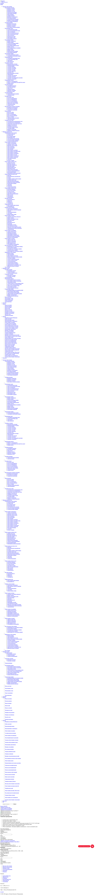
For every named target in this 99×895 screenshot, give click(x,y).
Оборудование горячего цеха (10, 161)
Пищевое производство (7, 131)
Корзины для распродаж (12, 124)
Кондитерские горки (11, 36)
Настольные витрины (11, 18)
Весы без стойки (10, 112)
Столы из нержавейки (11, 186)
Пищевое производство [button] (7, 500)
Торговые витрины (9, 92)
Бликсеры (9, 175)
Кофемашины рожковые (12, 233)
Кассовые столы (10, 97)
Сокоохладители (10, 229)
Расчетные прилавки (11, 86)
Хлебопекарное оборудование (11, 132)
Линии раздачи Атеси (11, 240)
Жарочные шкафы (10, 166)
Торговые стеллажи (9, 62)
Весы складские (8, 297)
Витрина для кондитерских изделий (12, 334)
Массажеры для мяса (11, 192)
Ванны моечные (10, 253)
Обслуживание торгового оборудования (13, 336)
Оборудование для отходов (12, 255)
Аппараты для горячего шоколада (14, 216)
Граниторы (9, 221)
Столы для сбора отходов (12, 260)
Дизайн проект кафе (9, 351)
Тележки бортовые (11, 271)
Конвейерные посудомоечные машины (15, 246)
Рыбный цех (9, 201)
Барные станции (10, 217)
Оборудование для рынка (10, 322)
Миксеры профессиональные (13, 181)
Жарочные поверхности (12, 165)
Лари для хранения (8, 300)
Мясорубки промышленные (12, 193)
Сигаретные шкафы (11, 104)
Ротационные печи (11, 137)
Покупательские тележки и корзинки (12, 106)
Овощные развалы (11, 89)
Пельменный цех (10, 206)
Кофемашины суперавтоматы (13, 235)
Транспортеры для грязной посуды (14, 264)
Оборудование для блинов (12, 150)
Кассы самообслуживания (12, 101)
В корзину (4, 838)
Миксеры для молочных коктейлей (14, 227)
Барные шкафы (10, 49)
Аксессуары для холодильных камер (14, 284)
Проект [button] (4, 697)
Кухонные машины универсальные (14, 178)
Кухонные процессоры (11, 179)
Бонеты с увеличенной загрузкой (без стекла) (16, 82)
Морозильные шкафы (9, 53)
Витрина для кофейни (9, 330)
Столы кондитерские (11, 261)
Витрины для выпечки (11, 23)
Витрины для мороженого (12, 16)
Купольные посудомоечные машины (14, 248)
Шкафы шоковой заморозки (12, 295)
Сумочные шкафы (10, 128)
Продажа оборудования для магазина (12, 348)
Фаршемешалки (10, 197)
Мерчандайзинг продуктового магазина (13, 338)
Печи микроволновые (11, 158)
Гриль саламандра (10, 146)
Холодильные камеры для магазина (14, 280)
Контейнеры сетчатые (11, 270)
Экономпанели (10, 74)
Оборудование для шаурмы (12, 156)
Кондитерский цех (11, 199)
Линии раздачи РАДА (11, 241)
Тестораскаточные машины (12, 140)
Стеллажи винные (10, 66)
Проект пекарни (8, 307)
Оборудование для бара (9, 215)
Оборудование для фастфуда (10, 142)
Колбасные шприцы (11, 189)
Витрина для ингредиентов (12, 20)
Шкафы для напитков (11, 41)
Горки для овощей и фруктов (13, 32)
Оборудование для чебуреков (13, 155)
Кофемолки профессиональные (13, 236)
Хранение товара (6, 268)
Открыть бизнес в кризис (10, 354)
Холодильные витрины (9, 7)
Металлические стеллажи (12, 63)
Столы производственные (12, 262)
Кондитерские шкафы (11, 44)
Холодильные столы (9, 298)
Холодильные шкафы (9, 39)
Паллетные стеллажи (11, 275)
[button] (3, 802)
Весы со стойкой (10, 116)
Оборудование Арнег (9, 337)
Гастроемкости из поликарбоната (13, 122)
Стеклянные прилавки (11, 85)
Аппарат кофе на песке (11, 231)
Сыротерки (9, 184)
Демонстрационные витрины (13, 93)
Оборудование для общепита (10, 324)
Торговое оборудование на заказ (11, 328)
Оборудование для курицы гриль (13, 151)
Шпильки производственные (13, 266)
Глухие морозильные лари (12, 59)
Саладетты (9, 159)
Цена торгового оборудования (11, 342)
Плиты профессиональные (12, 169)
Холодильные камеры (9, 278)
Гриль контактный (11, 147)
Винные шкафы (10, 42)
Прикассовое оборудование (12, 103)
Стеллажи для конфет (11, 67)
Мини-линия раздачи (11, 243)
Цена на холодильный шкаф (10, 340)
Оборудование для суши (12, 154)
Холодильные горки (9, 28)
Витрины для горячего (11, 24)
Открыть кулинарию (9, 333)
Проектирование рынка (9, 320)
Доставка (4, 302)
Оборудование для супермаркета (11, 355)
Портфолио (5, 870)
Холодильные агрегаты (11, 286)
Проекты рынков (8, 306)
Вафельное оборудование (12, 145)
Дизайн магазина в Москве (10, 347)
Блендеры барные (10, 220)
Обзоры (4, 316)
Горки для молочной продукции (13, 30)
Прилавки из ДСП (11, 91)
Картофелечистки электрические (13, 176)
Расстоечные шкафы (11, 136)
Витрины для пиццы (11, 26)
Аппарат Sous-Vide (11, 162)
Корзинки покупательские (12, 107)
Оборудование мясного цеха (10, 187)
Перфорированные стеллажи (13, 65)
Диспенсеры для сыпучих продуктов (14, 123)
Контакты (5, 357)
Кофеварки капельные (11, 232)
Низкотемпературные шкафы (13, 291)
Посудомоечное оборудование (11, 245)
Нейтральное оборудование (10, 252)
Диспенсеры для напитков (12, 208)
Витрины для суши (11, 11)
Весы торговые (8, 111)
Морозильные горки (11, 37)
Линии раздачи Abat (11, 239)
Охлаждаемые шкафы (9, 289)
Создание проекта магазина (10, 323)
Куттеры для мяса (10, 191)
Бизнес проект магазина (9, 345)
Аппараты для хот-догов (12, 144)
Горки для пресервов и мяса (12, 34)
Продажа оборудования (7, 865)
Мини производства (9, 204)
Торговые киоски (10, 94)
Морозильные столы (9, 299)
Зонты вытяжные (10, 254)
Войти (1, 4)
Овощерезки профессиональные (13, 182)
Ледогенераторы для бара (12, 225)
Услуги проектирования (7, 869)
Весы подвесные (10, 113)
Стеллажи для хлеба (11, 69)
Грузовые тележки (8, 269)
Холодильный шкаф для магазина (11, 325)
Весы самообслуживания (12, 115)
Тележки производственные (12, 263)
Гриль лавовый (10, 148)
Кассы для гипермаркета (12, 98)
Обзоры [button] (4, 720)
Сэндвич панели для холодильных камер (15, 283)
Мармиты (9, 210)
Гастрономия (5, 881)
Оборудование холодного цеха (11, 174)
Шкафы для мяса (10, 46)
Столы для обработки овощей (13, 259)
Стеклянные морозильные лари (13, 58)
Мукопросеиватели (11, 134)
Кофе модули (9, 88)
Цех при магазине (8, 198)
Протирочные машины (11, 183)
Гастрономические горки (12, 29)
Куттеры (9, 177)
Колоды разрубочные (11, 190)
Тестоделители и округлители (13, 138)
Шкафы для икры (10, 50)
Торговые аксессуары (9, 120)
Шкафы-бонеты (10, 83)
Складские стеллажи (9, 274)
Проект (4, 303)
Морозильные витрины (11, 13)
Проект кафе (7, 308)
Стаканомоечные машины (12, 249)
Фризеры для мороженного (12, 237)
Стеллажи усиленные (11, 70)
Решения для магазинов (9, 311)
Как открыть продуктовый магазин (12, 353)
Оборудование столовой (10, 238)
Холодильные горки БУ (12, 38)
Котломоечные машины (12, 247)
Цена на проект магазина (10, 344)
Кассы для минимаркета (12, 99)
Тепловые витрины (9, 22)
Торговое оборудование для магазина (12, 356)
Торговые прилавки (9, 84)
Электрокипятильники (11, 212)
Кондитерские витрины (12, 12)
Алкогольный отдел (7, 875)
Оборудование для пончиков (13, 153)
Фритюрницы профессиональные (14, 173)
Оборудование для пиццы (12, 152)
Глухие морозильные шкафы (13, 54)
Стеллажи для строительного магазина (15, 77)
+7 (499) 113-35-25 (4, 2)
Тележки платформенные (12, 272)
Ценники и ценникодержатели (13, 130)
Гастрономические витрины (12, 19)
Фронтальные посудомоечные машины (15, 251)
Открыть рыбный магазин (10, 332)
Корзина (2, 3)
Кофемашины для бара (11, 224)
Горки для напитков (11, 31)
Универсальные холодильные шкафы (14, 293)
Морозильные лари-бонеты (10, 329)
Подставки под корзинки (12, 108)
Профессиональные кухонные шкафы (14, 256)
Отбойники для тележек (12, 125)
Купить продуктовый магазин (11, 339)
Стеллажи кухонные (11, 258)
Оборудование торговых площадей (12, 349)
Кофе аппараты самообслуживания (14, 209)
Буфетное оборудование (9, 207)
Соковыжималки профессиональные (14, 228)
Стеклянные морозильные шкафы (14, 55)
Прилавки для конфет (11, 90)
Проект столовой (8, 309)
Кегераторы (9, 223)
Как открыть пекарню (9, 331)
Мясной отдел (5, 876)
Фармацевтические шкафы (12, 51)
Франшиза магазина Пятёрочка (11, 317)
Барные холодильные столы (12, 218)
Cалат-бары (9, 213)
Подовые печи (10, 135)
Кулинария (5, 878)
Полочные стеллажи (11, 276)
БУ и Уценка (7, 267)
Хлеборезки (9, 185)
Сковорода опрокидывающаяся (13, 170)
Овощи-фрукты (6, 880)
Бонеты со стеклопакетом (12, 81)
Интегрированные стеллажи (12, 73)
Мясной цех (9, 200)
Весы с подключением (11, 114)
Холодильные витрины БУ (12, 21)
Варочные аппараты (11, 163)
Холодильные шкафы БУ (12, 52)
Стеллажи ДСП (10, 72)
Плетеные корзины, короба (12, 127)
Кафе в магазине (8, 318)
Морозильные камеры (11, 282)
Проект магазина (8, 305)
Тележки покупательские (12, 109)
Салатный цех (10, 202)
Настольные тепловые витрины (13, 27)
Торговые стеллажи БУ (11, 78)
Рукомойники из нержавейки (13, 244)
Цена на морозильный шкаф (10, 341)
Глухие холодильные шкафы (12, 43)
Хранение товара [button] (6, 651)
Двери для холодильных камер (13, 285)
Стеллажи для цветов (11, 76)
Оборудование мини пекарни (13, 205)
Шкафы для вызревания (12, 294)
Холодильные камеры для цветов (13, 279)
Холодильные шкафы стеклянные (14, 47)
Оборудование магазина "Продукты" (12, 352)
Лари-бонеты (9, 60)
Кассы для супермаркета (12, 100)
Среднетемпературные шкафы (13, 292)
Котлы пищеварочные (11, 171)
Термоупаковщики (11, 119)
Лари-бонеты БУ (10, 61)
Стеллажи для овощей (11, 68)
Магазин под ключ (8, 310)
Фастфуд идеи (8, 314)
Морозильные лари (9, 57)
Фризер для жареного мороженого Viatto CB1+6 (9, 841)
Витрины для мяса (11, 10)
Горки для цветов (10, 35)
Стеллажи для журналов (12, 75)
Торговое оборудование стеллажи (11, 326)
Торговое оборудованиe (7, 6)
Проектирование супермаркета (11, 321)
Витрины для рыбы (11, 8)
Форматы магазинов (9, 315)
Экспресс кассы (10, 105)
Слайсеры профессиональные (13, 117)
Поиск (15, 804)
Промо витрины (10, 14)
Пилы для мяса (10, 194)
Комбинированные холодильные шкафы (15, 290)
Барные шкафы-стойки (11, 214)
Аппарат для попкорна (11, 143)
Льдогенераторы (8, 301)
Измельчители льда (11, 222)
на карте (2, 891)
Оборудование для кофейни (10, 230)
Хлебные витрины (11, 15)
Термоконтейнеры (8, 277)
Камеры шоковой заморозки (12, 287)
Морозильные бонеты (9, 80)
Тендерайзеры (10, 196)
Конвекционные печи (11, 167)
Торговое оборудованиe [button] (7, 359)
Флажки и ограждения (11, 129)
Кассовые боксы (8, 96)
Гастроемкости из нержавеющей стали (14, 121)
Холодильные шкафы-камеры (13, 45)
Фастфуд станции (10, 160)
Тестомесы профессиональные (13, 139)
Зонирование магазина (9, 346)
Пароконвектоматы (11, 168)
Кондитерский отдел (7, 879)
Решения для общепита (9, 313)
